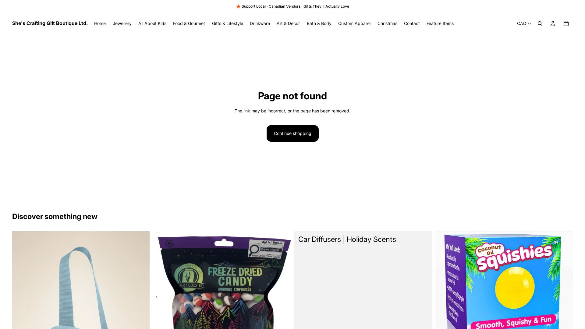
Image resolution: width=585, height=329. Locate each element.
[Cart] (566, 23)
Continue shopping (292, 133)
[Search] (540, 23)
